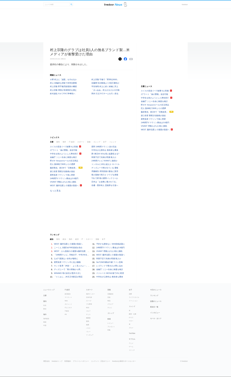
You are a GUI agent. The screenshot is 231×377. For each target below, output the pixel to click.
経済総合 (68, 294)
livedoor (185, 4)
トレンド (112, 142)
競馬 (87, 321)
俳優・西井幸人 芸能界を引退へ (104, 185)
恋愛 (130, 294)
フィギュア (89, 335)
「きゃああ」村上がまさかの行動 (105, 90)
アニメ (131, 343)
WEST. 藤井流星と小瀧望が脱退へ (64, 185)
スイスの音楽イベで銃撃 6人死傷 (64, 147)
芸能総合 (110, 294)
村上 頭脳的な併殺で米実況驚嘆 (63, 83)
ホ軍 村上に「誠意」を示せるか (63, 79)
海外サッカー (90, 294)
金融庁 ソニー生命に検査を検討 (63, 157)
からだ (131, 317)
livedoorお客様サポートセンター (124, 361)
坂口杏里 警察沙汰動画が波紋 (62, 171)
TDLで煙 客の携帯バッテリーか (104, 178)
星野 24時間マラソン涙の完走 (104, 147)
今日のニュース (155, 290)
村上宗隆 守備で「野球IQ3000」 (105, 79)
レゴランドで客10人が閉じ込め (109, 266)
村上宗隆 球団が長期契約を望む (63, 90)
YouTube (132, 333)
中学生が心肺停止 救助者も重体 (104, 150)
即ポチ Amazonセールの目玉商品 (64, 161)
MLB (87, 307)
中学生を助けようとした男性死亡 (64, 154)
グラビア (110, 304)
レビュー (110, 323)
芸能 (89, 142)
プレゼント (111, 326)
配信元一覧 (154, 307)
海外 (64, 142)
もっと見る (55, 191)
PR (66, 314)
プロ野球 (89, 304)
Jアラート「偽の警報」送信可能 (63, 150)
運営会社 (46, 361)
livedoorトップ (57, 361)
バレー (88, 331)
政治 (44, 309)
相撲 (87, 325)
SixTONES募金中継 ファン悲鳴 (109, 262)
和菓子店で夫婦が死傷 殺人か (103, 157)
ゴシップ (96, 142)
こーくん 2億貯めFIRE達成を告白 (68, 247)
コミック (132, 350)
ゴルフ (88, 311)
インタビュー (155, 313)
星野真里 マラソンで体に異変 (62, 175)
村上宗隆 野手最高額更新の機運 (63, 86)
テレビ (109, 307)
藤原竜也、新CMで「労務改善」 (63, 168)
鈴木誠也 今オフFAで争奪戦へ (62, 93)
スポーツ (80, 142)
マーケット (68, 297)
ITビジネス (68, 307)
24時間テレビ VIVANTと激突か (104, 161)
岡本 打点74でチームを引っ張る (104, 93)
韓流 (108, 301)
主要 (51, 142)
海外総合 (46, 318)
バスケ (88, 328)
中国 (44, 325)
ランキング (154, 295)
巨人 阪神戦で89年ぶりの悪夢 (62, 164)
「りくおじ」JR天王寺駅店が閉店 (68, 277)
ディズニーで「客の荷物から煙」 (68, 269)
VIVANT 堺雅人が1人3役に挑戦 (63, 182)
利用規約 (67, 361)
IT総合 (67, 311)
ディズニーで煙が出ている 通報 (104, 168)
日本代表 (89, 297)
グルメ (131, 327)
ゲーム (131, 346)
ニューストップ (49, 290)
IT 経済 (71, 142)
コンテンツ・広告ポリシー (100, 361)
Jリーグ (88, 301)
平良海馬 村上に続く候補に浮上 (104, 86)
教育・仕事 (132, 314)
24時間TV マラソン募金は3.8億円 (64, 178)
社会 (44, 305)
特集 (108, 330)
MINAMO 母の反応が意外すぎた (67, 273)
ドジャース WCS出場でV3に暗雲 (110, 273)
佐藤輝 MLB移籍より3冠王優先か (105, 83)
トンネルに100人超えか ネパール (105, 164)
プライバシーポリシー (81, 361)
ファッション (133, 301)
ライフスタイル (134, 297)
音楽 (108, 297)
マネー (131, 321)
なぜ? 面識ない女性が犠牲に (66, 258)
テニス (88, 314)
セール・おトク (155, 318)
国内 (58, 142)
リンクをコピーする (131, 59)
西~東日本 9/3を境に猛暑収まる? (105, 154)
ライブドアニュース (113, 4)
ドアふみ (125, 4)
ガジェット (68, 304)
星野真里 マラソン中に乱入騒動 (67, 262)
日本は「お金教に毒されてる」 (104, 182)
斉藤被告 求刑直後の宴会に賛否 (104, 171)
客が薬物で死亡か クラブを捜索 (104, 175)
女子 (105, 142)
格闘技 (88, 318)
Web (66, 301)
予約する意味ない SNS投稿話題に (110, 244)
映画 (109, 319)
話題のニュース (155, 301)
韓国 (44, 322)
